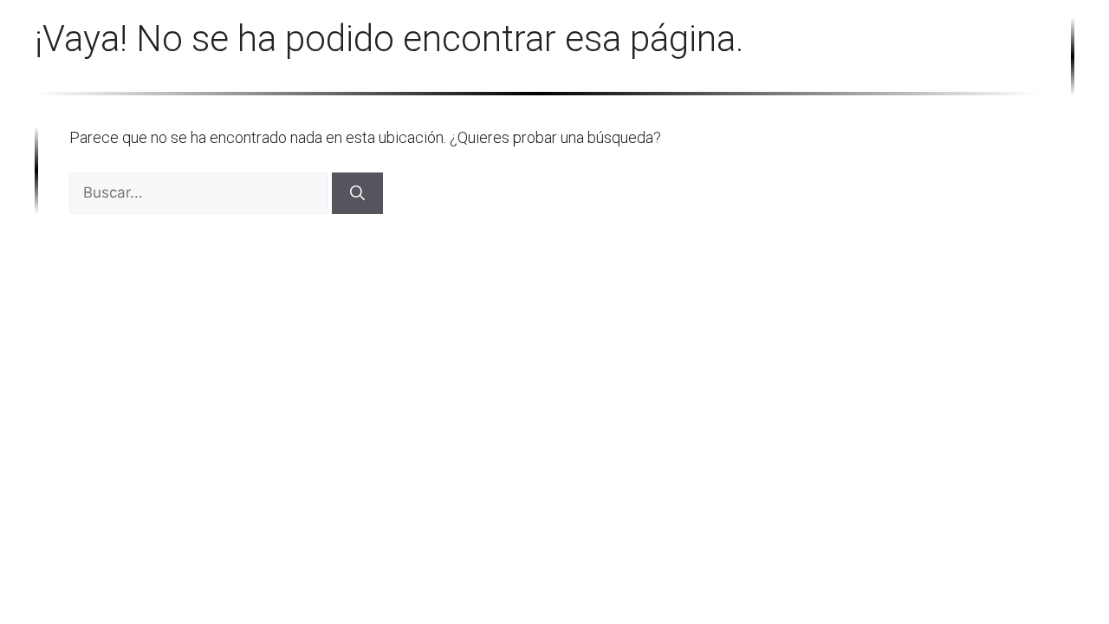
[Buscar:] (200, 192)
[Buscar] (357, 193)
